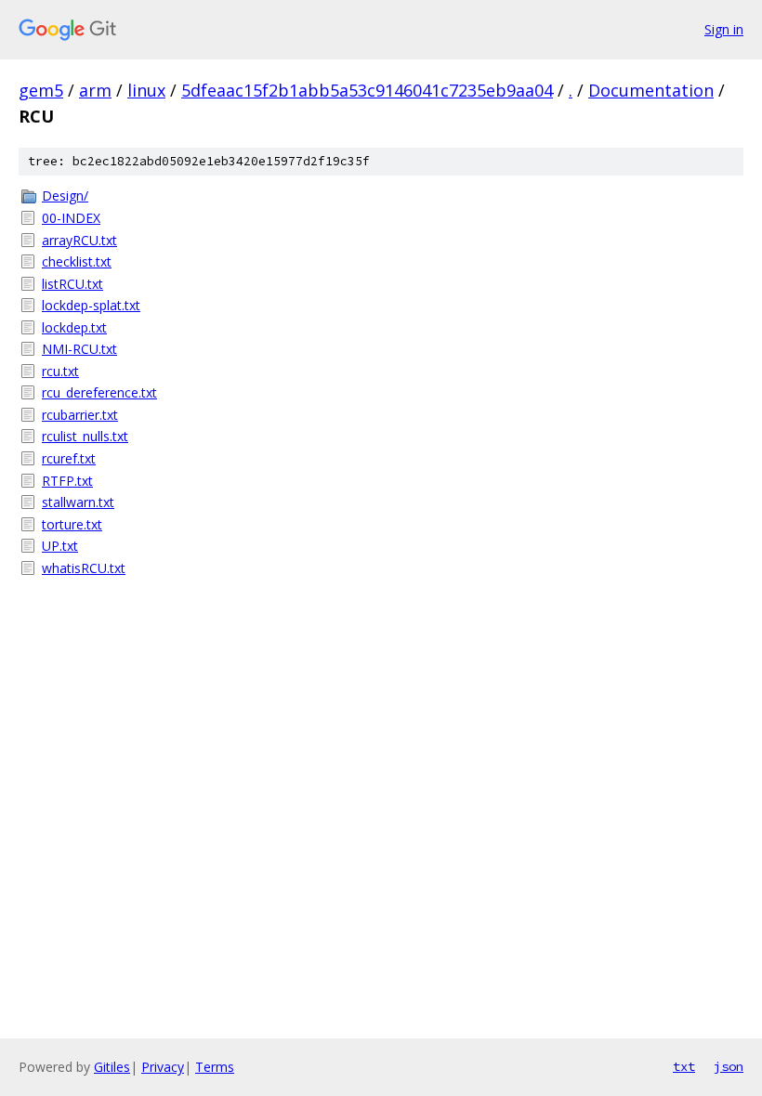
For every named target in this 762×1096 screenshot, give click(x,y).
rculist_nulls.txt (85, 436)
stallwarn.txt (78, 502)
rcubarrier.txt (80, 415)
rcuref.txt (69, 458)
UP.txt (60, 546)
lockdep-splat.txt (91, 305)
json (728, 1066)
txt (684, 1066)
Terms (214, 1067)
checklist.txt (77, 261)
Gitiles (112, 1067)
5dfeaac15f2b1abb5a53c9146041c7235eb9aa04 (367, 90)
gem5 (41, 90)
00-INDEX (71, 218)
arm (95, 90)
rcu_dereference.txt (99, 392)
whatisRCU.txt (83, 568)
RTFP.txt (67, 480)
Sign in (723, 29)
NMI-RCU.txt (79, 349)
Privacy (162, 1067)
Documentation (651, 90)
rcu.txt (60, 371)
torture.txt (72, 524)
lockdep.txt (74, 327)
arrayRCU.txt (79, 240)
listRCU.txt (72, 284)
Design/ (65, 195)
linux (146, 90)
